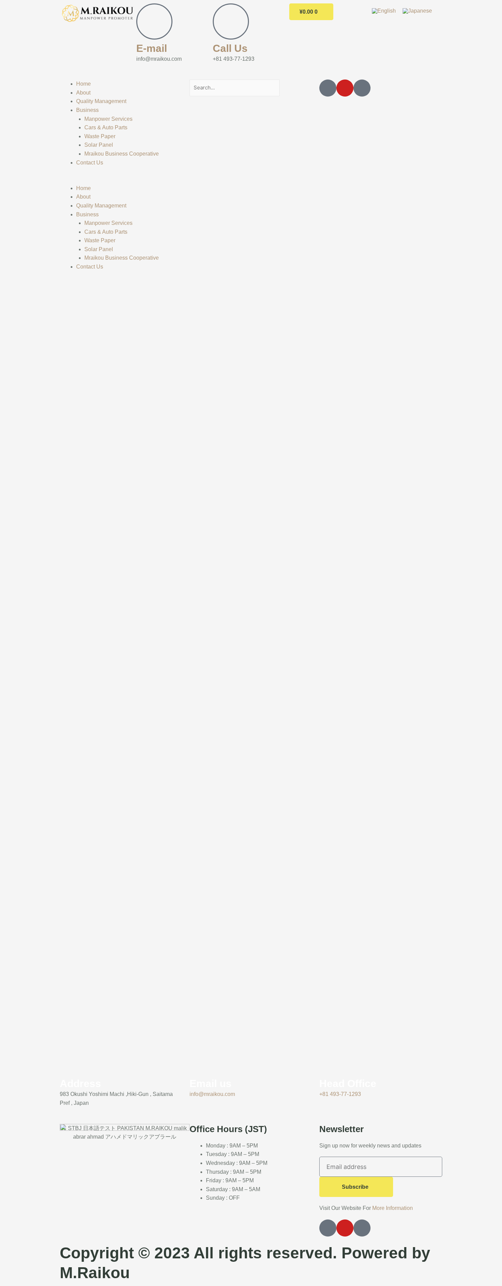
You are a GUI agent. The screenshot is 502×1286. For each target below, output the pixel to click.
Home (83, 84)
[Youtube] (344, 88)
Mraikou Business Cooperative (121, 154)
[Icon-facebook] (327, 1228)
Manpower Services (108, 119)
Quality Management (101, 101)
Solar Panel (98, 145)
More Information (392, 1208)
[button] (121, 179)
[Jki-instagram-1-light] (362, 88)
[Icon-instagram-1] (362, 1228)
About (83, 93)
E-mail (151, 48)
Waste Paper (99, 136)
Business (87, 110)
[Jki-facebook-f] (327, 88)
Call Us (230, 48)
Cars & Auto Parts (105, 127)
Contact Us (89, 162)
